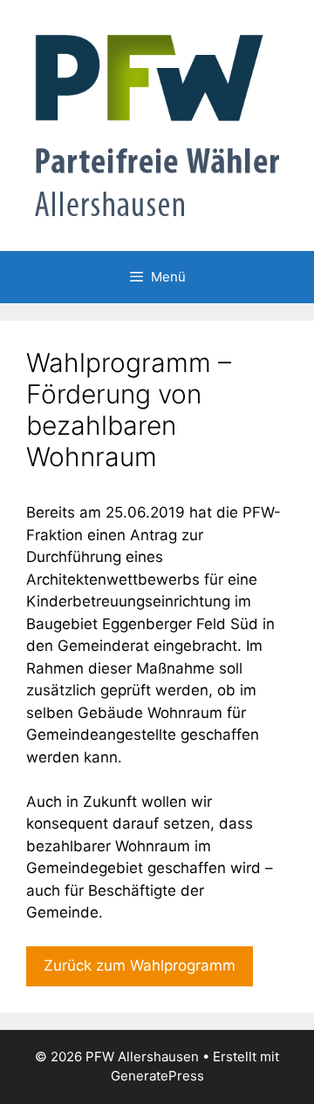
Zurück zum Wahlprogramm (140, 965)
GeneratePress (157, 1075)
